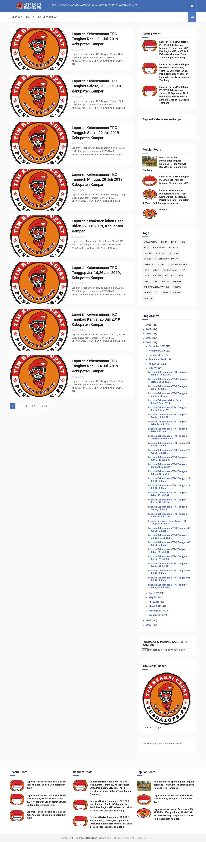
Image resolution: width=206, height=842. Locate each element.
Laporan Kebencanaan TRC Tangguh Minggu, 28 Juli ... (167, 394)
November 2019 (157, 350)
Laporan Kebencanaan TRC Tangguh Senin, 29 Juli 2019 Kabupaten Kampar (95, 132)
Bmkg (173, 242)
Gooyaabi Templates (135, 838)
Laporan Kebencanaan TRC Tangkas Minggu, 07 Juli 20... (167, 536)
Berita (30, 17)
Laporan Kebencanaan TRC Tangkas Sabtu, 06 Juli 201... (167, 550)
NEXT (44, 406)
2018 (149, 620)
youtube (148, 298)
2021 (149, 333)
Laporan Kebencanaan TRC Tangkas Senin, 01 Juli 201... (167, 586)
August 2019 (155, 364)
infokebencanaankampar (167, 259)
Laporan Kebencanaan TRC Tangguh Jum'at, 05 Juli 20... (167, 557)
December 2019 (157, 346)
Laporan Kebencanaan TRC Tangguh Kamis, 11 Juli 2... (167, 508)
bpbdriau (173, 248)
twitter (165, 293)
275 (34, 406)
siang (146, 281)
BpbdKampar (159, 248)
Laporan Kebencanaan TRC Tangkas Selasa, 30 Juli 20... (167, 380)
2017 (149, 625)
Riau (181, 276)
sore (155, 281)
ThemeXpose (78, 838)
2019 (149, 342)
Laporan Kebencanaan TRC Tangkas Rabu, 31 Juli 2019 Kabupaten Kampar (95, 39)
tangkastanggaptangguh (156, 287)
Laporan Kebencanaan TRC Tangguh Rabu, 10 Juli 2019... (167, 515)
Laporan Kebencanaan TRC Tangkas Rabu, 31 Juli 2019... (167, 373)
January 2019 (156, 615)
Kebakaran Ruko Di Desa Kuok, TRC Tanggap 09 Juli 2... (167, 522)
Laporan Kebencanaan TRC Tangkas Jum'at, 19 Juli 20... (167, 458)
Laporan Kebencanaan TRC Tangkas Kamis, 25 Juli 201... (167, 416)
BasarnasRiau (150, 242)
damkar (147, 253)
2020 (149, 338)
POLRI (146, 276)
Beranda (17, 17)
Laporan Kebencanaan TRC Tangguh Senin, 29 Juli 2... (167, 387)
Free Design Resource (97, 838)
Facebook (173, 253)
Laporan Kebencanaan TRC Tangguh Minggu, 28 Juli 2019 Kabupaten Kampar (97, 179)
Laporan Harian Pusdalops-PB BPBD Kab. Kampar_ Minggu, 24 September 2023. (174, 179)
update (176, 293)
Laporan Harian (47, 17)
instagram (149, 265)
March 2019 (155, 606)
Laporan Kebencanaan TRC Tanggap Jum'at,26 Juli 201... (167, 409)
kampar (162, 265)
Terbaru (177, 287)
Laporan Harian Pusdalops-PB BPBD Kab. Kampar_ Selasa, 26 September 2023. (46, 784)
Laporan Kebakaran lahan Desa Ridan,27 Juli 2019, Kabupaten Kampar (97, 226)
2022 (149, 329)
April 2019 (154, 602)
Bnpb (182, 242)
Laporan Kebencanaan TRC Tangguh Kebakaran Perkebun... (167, 437)
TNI (156, 293)
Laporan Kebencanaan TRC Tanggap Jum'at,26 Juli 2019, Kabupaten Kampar (96, 272)
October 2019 (156, 355)
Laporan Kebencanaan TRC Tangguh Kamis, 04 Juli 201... (167, 565)
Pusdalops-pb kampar (164, 276)
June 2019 (154, 593)
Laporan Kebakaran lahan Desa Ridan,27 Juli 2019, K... (164, 401)
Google (147, 259)
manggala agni (170, 270)
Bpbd (146, 248)
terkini (147, 293)
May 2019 (154, 597)
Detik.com (160, 253)
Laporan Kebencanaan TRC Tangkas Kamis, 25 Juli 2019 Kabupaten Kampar (96, 319)
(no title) (163, 209)
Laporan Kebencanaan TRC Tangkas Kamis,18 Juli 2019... (167, 465)
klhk (146, 270)
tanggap (177, 281)
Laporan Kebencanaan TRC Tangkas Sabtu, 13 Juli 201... (167, 494)
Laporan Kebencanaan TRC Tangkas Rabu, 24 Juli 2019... (167, 423)
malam (156, 270)
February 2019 (156, 610)
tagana (165, 281)
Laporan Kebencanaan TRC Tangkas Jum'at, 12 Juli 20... (167, 501)
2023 (149, 325)
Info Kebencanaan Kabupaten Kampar (161, 743)
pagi (184, 270)
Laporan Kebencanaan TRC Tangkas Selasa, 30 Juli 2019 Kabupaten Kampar (96, 86)
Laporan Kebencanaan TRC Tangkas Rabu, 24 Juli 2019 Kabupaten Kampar (95, 366)
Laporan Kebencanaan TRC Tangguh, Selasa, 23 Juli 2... (167, 430)
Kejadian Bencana (178, 265)
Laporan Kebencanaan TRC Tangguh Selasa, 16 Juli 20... (167, 472)
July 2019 (154, 368)
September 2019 (158, 359)
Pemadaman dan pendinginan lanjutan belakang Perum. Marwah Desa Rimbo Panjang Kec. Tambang (164, 163)
